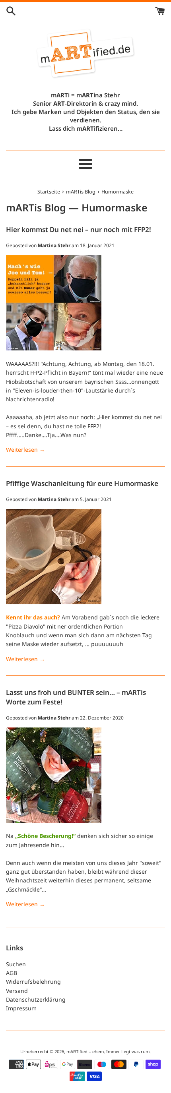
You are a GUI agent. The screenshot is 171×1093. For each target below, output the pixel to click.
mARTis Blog (36, 207)
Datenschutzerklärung (36, 999)
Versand (17, 990)
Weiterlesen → (25, 449)
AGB (11, 973)
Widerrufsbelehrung (33, 981)
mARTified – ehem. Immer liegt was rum (108, 1051)
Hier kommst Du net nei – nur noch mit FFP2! (78, 229)
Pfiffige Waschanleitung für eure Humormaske (82, 483)
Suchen (16, 964)
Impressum (21, 1008)
